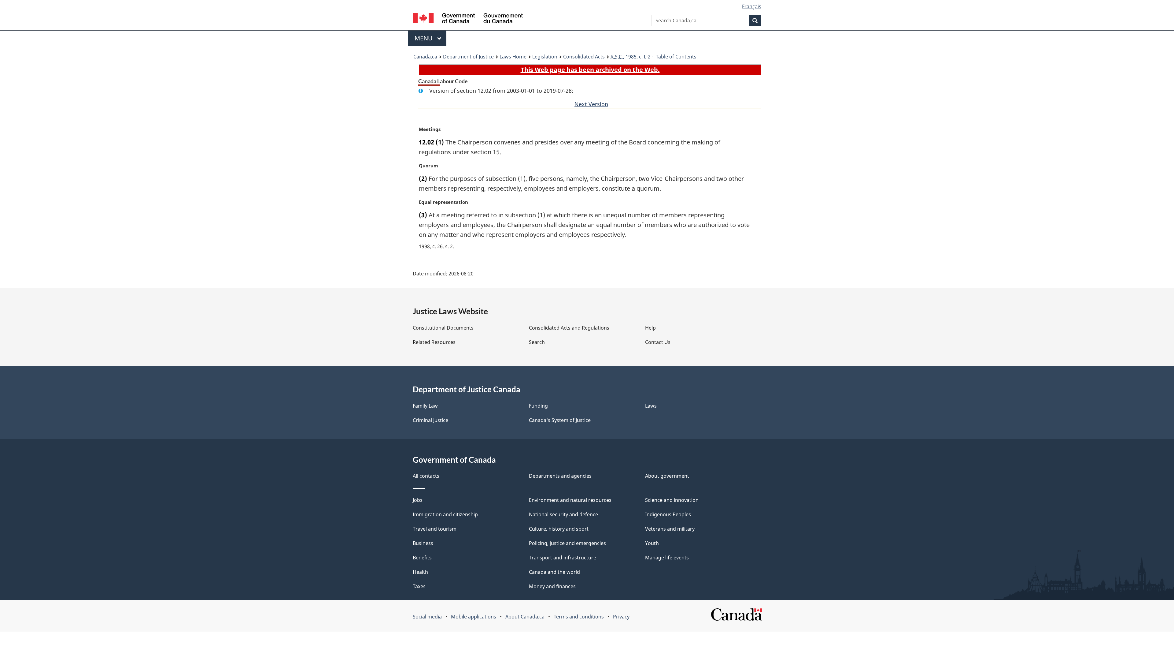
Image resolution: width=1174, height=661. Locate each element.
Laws (651, 405)
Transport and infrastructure (562, 557)
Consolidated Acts (584, 56)
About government (667, 475)
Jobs (418, 500)
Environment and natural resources (570, 500)
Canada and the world (554, 572)
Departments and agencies (560, 475)
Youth (652, 543)
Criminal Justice (430, 420)
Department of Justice (468, 56)
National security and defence (563, 514)
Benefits (422, 557)
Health (420, 572)
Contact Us (657, 342)
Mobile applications (473, 616)
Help (650, 327)
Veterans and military (670, 528)
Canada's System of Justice (560, 420)
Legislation (544, 56)
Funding (538, 405)
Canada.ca (425, 56)
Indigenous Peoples (668, 514)
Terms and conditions (579, 616)
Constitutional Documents (443, 327)
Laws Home (513, 56)
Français (751, 6)
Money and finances (552, 586)
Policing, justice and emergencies (567, 543)
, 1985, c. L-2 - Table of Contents (653, 56)
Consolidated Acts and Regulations (569, 327)
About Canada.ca (525, 616)
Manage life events (667, 557)
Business (423, 543)
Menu (424, 38)
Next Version (591, 104)
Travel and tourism (434, 528)
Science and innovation (672, 500)
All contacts (426, 475)
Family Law (425, 405)
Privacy (621, 616)
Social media (427, 616)
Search (537, 342)
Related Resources (434, 342)
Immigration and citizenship (445, 514)
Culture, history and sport (559, 528)
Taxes (419, 586)
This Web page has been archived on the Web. (590, 69)
